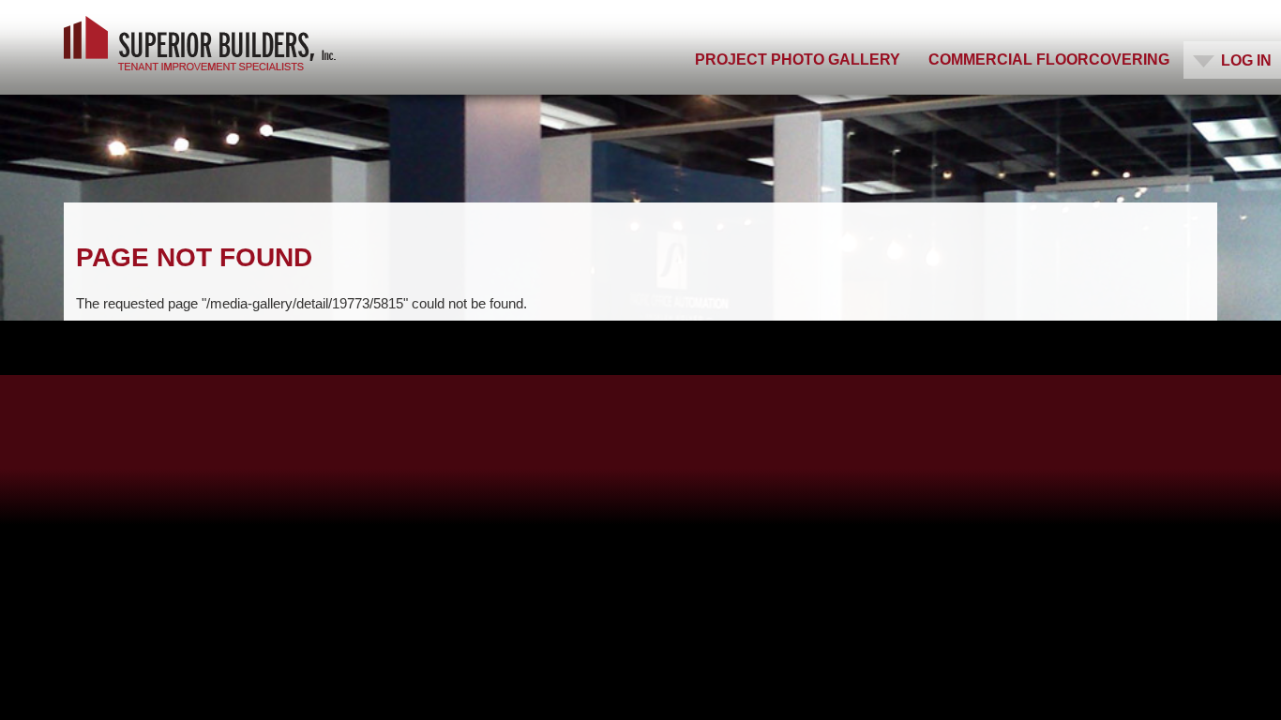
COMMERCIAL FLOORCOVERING (1048, 60)
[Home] (200, 43)
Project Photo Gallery (797, 60)
